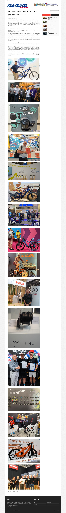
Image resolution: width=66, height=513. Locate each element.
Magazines (35, 11)
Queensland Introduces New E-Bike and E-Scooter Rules (52, 21)
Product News (19, 11)
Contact (58, 510)
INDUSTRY (13, 11)
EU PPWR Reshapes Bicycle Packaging (51, 29)
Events (31, 11)
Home (9, 11)
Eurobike (14, 491)
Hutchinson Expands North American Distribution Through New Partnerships (52, 33)
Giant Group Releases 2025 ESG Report (52, 18)
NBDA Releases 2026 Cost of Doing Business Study (52, 25)
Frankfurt (17, 491)
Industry (35, 502)
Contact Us (8, 0)
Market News (25, 11)
